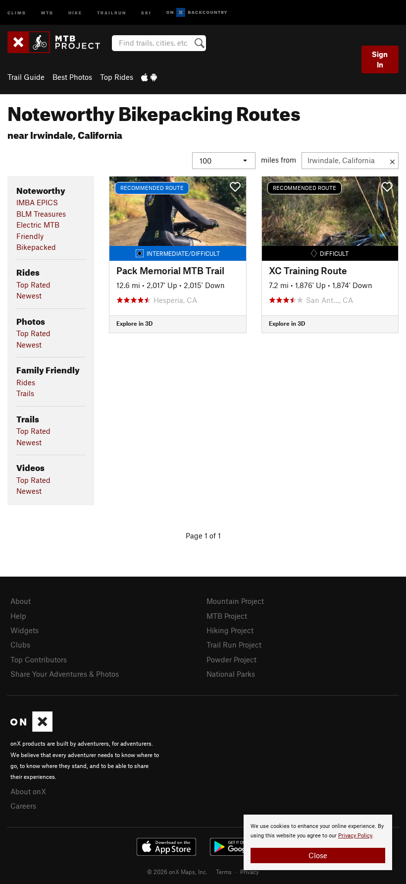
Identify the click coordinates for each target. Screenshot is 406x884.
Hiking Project (230, 630)
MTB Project (226, 615)
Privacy (249, 871)
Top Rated (33, 284)
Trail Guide (26, 76)
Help (18, 615)
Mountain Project (235, 600)
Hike (75, 12)
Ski (146, 12)
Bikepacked (36, 246)
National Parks (230, 673)
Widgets (24, 630)
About (20, 600)
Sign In (380, 59)
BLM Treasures (41, 213)
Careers (23, 805)
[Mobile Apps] (149, 76)
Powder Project (231, 659)
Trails (25, 393)
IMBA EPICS (37, 202)
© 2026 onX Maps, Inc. (177, 871)
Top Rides (116, 76)
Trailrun (111, 12)
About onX (28, 791)
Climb (16, 12)
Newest (29, 295)
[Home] (58, 42)
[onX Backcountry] (197, 12)
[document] (318, 842)
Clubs (20, 644)
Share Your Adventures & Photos (64, 673)
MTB (47, 12)
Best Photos (72, 76)
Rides (25, 382)
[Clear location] (392, 160)
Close (317, 855)
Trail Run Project (233, 644)
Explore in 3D (134, 323)
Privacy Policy (355, 835)
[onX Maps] (31, 728)
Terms (224, 871)
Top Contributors (38, 659)
